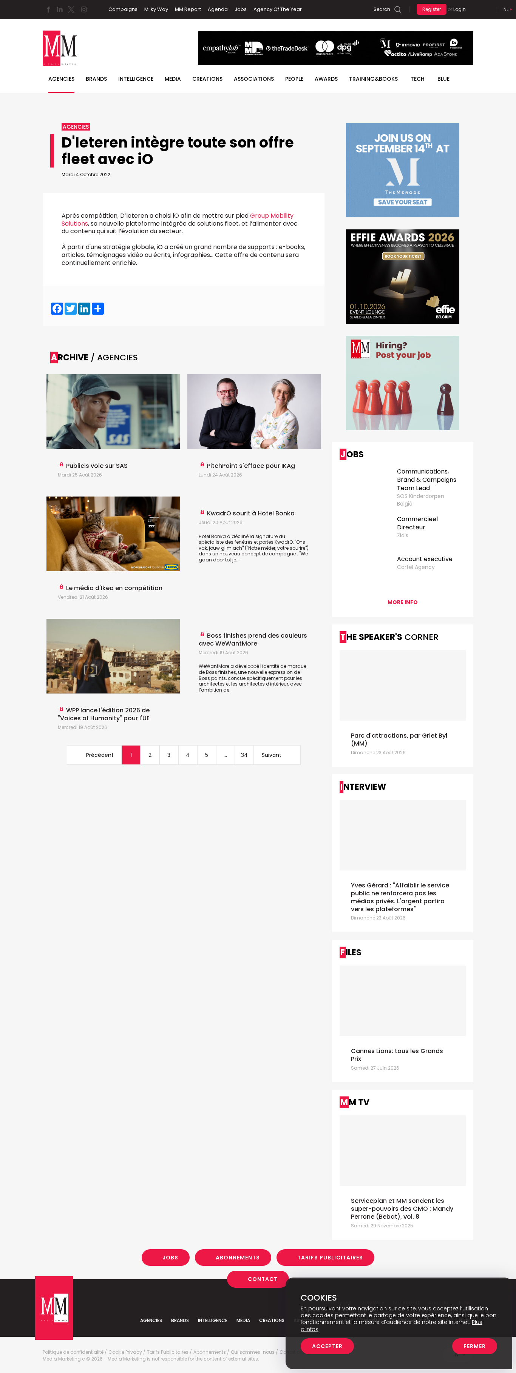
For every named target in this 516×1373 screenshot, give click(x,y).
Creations (207, 79)
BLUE (443, 79)
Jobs (241, 9)
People (294, 79)
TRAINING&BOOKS (373, 79)
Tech (418, 79)
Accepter (327, 1346)
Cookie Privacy (125, 1352)
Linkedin (59, 9)
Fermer (474, 1346)
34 (244, 755)
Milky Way (156, 9)
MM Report (188, 9)
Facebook (48, 9)
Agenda (218, 9)
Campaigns (122, 9)
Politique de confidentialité (73, 1352)
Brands (96, 79)
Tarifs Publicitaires (330, 1257)
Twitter (71, 9)
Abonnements (238, 1257)
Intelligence (135, 79)
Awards (326, 79)
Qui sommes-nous (253, 1352)
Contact (263, 1279)
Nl (506, 9)
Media (173, 79)
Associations (254, 79)
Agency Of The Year (277, 9)
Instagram (84, 9)
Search (382, 9)
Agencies (61, 79)
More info (403, 602)
